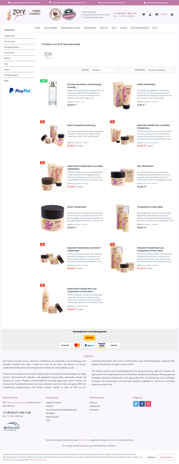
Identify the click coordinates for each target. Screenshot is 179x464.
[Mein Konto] (150, 14)
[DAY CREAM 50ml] (122, 177)
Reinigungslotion (11, 47)
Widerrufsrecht (52, 416)
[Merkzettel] (143, 14)
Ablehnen (152, 457)
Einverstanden (166, 457)
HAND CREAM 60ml (146, 84)
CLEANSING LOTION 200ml (150, 206)
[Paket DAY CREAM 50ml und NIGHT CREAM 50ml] (52, 259)
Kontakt (49, 406)
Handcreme (9, 52)
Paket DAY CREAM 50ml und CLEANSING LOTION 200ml (150, 249)
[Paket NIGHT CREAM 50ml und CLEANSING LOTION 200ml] (52, 300)
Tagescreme (9, 35)
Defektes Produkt (53, 402)
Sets (6, 63)
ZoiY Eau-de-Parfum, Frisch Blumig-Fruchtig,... (84, 85)
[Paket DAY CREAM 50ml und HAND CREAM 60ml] (122, 136)
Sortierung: (140, 69)
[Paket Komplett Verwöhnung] (52, 136)
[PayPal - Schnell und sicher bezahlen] (19, 90)
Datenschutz (95, 406)
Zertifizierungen (11, 75)
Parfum (7, 58)
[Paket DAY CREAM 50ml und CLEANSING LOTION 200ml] (122, 259)
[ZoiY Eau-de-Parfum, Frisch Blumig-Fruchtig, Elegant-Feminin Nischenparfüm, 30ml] (52, 95)
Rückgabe (50, 413)
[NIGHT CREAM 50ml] (52, 218)
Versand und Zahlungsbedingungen (61, 409)
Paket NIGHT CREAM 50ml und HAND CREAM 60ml (85, 167)
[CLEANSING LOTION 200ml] (122, 218)
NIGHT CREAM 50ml (76, 206)
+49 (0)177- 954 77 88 (126, 13)
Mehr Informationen (38, 459)
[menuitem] (143, 14)
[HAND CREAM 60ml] (122, 95)
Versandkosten (83, 440)
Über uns (93, 402)
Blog (6, 80)
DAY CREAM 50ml (145, 166)
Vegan (7, 69)
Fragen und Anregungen (16, 402)
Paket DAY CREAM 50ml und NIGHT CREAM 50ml (84, 249)
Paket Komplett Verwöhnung (81, 125)
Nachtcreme (9, 41)
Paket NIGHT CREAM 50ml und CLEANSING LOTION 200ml (81, 290)
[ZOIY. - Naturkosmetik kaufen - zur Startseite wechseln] (23, 15)
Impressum (94, 409)
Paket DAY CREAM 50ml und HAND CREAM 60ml (153, 126)
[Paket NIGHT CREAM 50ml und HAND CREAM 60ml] (52, 177)
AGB (48, 420)
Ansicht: (85, 69)
